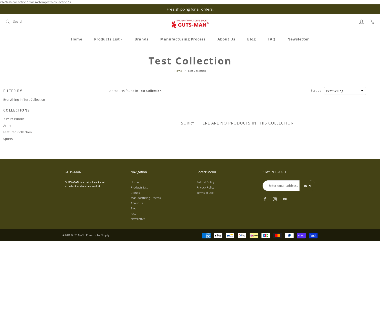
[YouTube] (285, 199)
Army (7, 125)
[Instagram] (275, 199)
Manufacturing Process (183, 39)
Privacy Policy (205, 187)
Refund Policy (205, 182)
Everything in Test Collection (24, 99)
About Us (226, 39)
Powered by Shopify (98, 235)
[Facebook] (265, 199)
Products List (107, 39)
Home (76, 39)
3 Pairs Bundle (14, 119)
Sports (8, 139)
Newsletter (298, 39)
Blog (251, 39)
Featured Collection (17, 132)
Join (307, 186)
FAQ (272, 39)
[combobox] (345, 91)
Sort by (316, 90)
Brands (141, 39)
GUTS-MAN (77, 235)
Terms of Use (205, 193)
